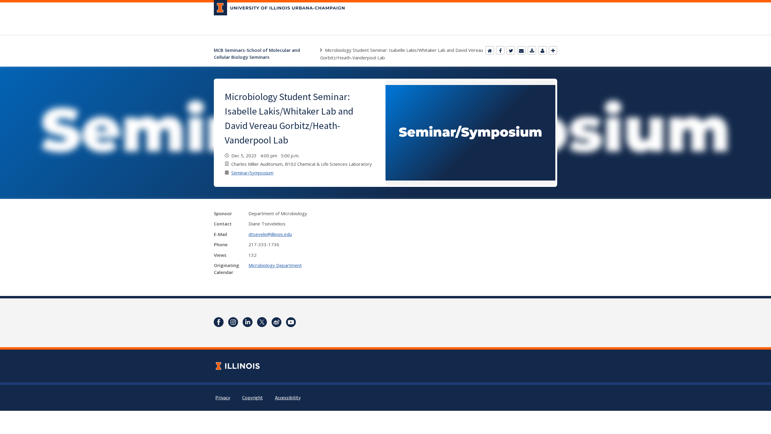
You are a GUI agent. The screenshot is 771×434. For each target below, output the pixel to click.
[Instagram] (233, 322)
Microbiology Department (275, 265)
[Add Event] (553, 50)
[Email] (521, 50)
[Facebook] (500, 50)
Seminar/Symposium (252, 173)
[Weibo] (276, 322)
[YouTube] (291, 322)
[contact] (542, 50)
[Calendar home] (489, 50)
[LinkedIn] (247, 322)
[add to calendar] (532, 50)
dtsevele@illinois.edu (270, 234)
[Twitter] (511, 50)
